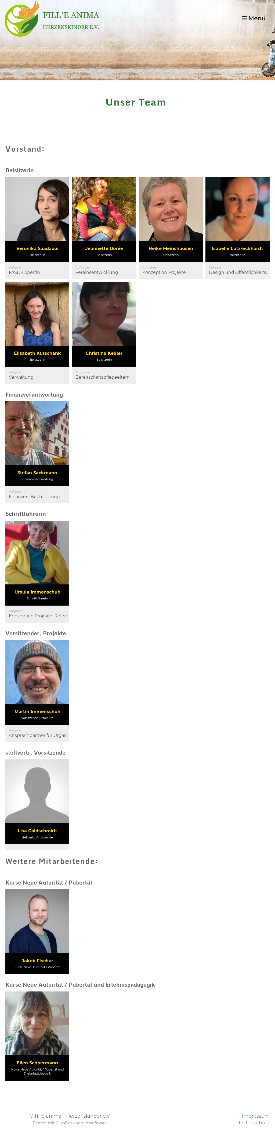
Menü (256, 18)
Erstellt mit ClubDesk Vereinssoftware (70, 1123)
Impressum (256, 1116)
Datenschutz (254, 1123)
